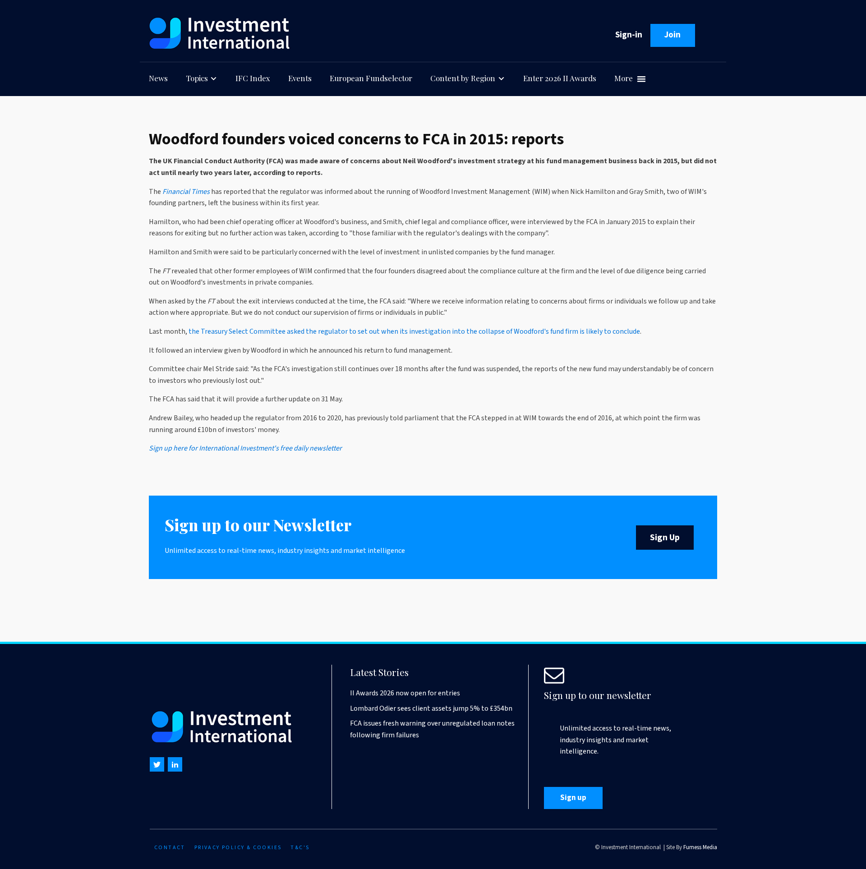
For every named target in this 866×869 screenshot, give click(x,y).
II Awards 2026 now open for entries (405, 693)
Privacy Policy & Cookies (238, 847)
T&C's (299, 847)
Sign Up (665, 537)
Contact (169, 847)
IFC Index (252, 78)
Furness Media (700, 847)
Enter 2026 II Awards (559, 78)
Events (300, 78)
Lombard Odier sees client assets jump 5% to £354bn (431, 708)
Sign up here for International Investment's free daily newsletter (245, 448)
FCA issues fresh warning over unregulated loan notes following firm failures (432, 729)
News (158, 78)
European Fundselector (371, 78)
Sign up (573, 797)
